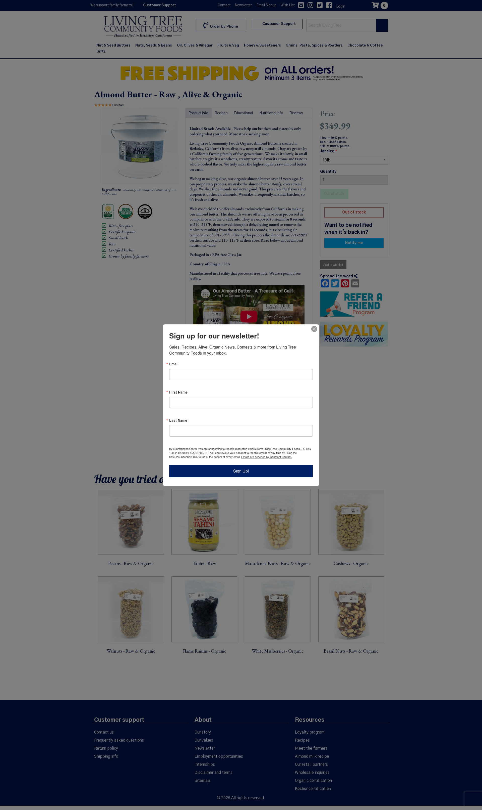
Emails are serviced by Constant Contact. (266, 457)
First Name (178, 392)
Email (173, 364)
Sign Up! (241, 471)
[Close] (314, 329)
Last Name (178, 420)
